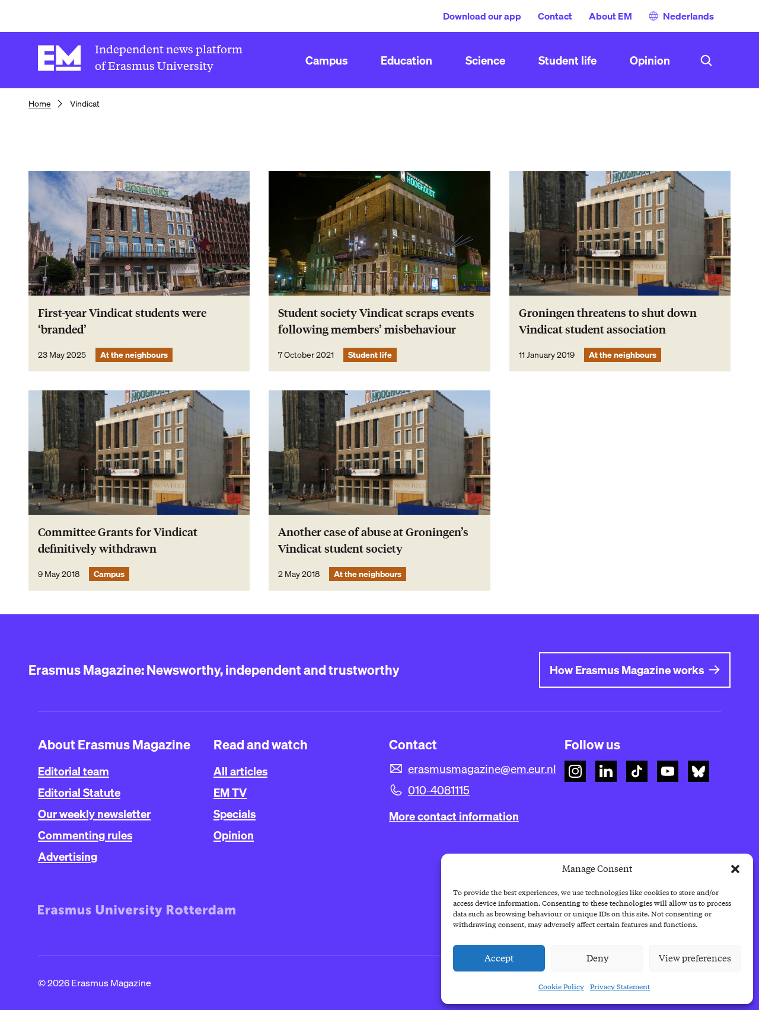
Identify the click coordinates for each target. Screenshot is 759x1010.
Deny (597, 958)
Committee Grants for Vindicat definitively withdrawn (117, 540)
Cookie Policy (561, 986)
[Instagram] (575, 771)
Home (39, 104)
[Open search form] (706, 60)
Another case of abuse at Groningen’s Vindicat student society (373, 540)
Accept (499, 958)
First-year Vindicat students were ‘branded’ (122, 321)
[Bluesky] (698, 771)
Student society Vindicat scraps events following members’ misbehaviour (376, 321)
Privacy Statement (620, 986)
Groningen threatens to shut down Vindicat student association (608, 321)
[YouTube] (667, 771)
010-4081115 (439, 790)
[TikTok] (637, 771)
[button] (735, 869)
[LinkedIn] (606, 771)
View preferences (695, 958)
